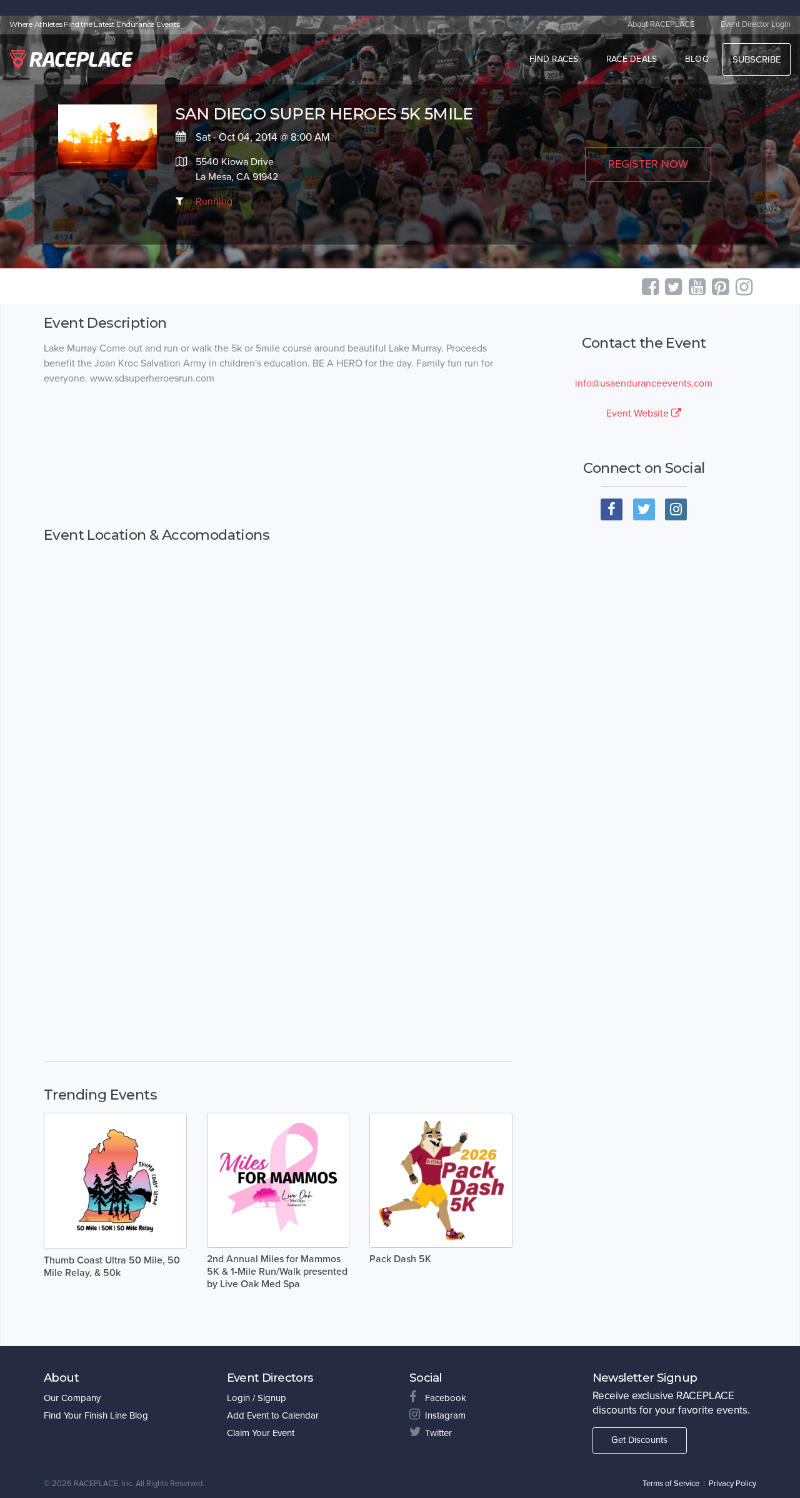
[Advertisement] (278, 456)
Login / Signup (256, 1398)
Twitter (438, 1433)
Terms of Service (670, 1484)
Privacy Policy (732, 1484)
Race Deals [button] (632, 59)
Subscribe (756, 59)
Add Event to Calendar (273, 1415)
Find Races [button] (554, 59)
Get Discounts (639, 1439)
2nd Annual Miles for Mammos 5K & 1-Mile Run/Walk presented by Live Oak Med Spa (277, 1271)
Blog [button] (697, 59)
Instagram (445, 1415)
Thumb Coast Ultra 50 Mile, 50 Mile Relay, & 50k (112, 1266)
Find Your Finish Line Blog (96, 1415)
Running (214, 201)
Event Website (638, 413)
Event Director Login (756, 24)
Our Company (72, 1398)
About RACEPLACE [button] (661, 24)
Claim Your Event (260, 1433)
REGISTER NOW (648, 164)
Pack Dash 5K (400, 1259)
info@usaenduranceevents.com (643, 383)
